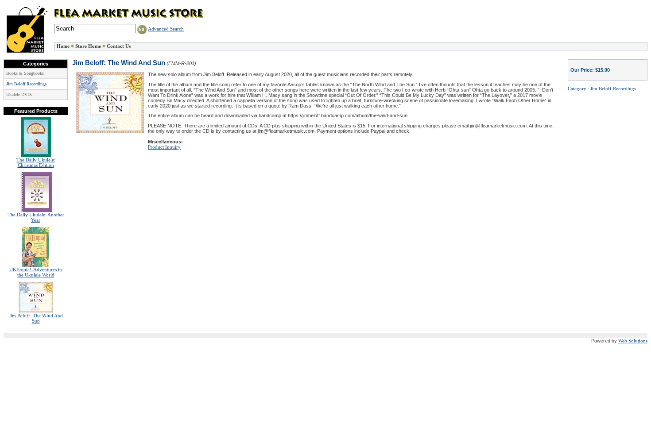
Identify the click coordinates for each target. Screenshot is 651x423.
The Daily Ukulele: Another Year (36, 217)
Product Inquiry (164, 147)
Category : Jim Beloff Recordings (602, 88)
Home (63, 46)
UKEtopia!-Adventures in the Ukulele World (35, 272)
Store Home (88, 46)
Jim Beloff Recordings (26, 83)
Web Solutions (632, 340)
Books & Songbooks (25, 73)
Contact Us (119, 46)
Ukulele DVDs (19, 94)
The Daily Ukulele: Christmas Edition (35, 162)
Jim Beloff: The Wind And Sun (36, 318)
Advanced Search (166, 28)
